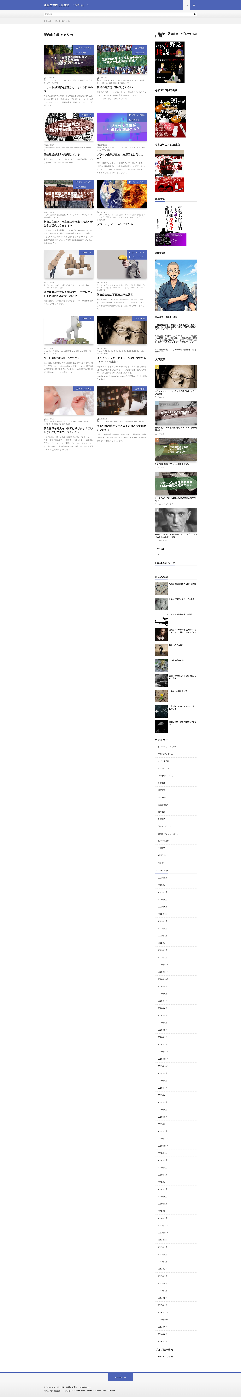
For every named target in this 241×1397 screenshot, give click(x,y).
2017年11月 (163, 1232)
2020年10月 (163, 979)
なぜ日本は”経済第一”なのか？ (62, 357)
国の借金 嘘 (56, 424)
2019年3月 (162, 1117)
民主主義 (141, 52)
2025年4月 (162, 899)
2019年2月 (162, 1124)
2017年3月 (162, 1290)
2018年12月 (163, 1138)
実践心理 (162, 804)
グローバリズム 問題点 (68, 80)
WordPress (109, 1391)
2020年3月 (162, 1030)
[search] (195, 14)
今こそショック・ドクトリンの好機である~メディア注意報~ (121, 359)
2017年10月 (163, 1240)
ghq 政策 (83, 351)
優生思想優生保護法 (77, 147)
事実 (121, 421)
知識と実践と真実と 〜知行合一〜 (76, 1387)
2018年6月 (162, 1182)
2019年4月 (162, 1109)
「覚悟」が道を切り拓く (179, 691)
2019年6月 (162, 1095)
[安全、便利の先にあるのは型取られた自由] (161, 680)
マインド (141, 389)
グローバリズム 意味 (120, 217)
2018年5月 (162, 1189)
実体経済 (162, 797)
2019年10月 (163, 1066)
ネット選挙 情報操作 (54, 421)
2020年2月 (162, 1037)
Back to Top (120, 1377)
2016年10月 (163, 1319)
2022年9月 (162, 921)
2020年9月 (162, 986)
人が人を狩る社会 (176, 660)
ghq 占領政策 (66, 351)
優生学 (58, 147)
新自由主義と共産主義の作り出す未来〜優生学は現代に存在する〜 (68, 223)
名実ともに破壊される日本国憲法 (182, 584)
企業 (160, 783)
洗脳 (160, 848)
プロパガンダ (137, 257)
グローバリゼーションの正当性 (115, 224)
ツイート (159, 555)
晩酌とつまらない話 (166, 833)
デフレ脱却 (106, 150)
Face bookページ (165, 563)
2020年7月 (162, 1001)
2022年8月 (162, 928)
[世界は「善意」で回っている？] (161, 604)
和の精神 (137, 421)
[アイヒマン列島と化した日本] (161, 619)
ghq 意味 (75, 351)
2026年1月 (162, 878)
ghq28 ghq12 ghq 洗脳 (134, 351)
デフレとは (116, 147)
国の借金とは (67, 424)
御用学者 (55, 83)
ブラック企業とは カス (124, 80)
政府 (171, 504)
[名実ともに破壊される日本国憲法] (161, 588)
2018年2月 (162, 1211)
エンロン (70, 215)
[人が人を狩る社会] (161, 665)
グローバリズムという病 (55, 285)
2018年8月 (162, 1167)
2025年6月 (162, 885)
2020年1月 (162, 1044)
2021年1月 (162, 957)
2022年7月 (162, 935)
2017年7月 (162, 1261)
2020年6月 (162, 1008)
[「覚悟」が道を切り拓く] (161, 696)
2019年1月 (162, 1131)
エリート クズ (52, 80)
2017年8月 (162, 1254)
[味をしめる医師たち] (161, 650)
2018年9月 (162, 1160)
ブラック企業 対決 (106, 80)
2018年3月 (162, 1204)
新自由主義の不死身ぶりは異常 (115, 294)
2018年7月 (162, 1175)
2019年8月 (162, 1080)
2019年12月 (163, 1051)
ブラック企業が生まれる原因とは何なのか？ (120, 156)
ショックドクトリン (104, 353)
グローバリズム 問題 (133, 215)
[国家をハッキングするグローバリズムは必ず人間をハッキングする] (161, 634)
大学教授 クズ (84, 80)
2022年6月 (162, 943)
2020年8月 (162, 993)
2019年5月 (162, 1102)
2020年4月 (162, 1022)
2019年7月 (162, 1088)
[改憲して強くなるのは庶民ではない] (161, 726)
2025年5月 (162, 892)
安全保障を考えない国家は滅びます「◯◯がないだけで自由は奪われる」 (68, 430)
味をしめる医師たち (177, 645)
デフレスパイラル (128, 147)
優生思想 (65, 147)
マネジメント (164, 768)
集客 (160, 862)
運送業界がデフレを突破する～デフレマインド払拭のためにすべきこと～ (68, 293)
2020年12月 (163, 964)
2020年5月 (162, 1015)
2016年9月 (162, 1327)
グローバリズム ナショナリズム (111, 215)
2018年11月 (163, 1146)
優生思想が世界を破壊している (62, 154)
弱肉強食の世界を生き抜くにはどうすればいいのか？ (121, 427)
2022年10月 (163, 914)
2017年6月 (162, 1269)
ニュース (55, 217)
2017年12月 (163, 1225)
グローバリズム (85, 48)
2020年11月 (163, 972)
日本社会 (82, 52)
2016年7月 (162, 1341)
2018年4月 (162, 1196)
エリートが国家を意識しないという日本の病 (68, 89)
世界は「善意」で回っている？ (181, 599)
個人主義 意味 (111, 83)
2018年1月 (162, 1218)
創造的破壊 (128, 421)
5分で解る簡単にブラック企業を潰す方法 (172, 464)
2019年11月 (163, 1059)
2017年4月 (162, 1283)
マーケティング (165, 775)
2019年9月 (162, 1073)
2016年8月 (162, 1334)
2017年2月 (162, 1298)
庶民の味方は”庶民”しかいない (115, 87)
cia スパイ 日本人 (53, 351)
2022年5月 (162, 950)
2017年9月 (162, 1247)
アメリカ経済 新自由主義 (55, 215)
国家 (160, 790)
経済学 (161, 855)
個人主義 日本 (123, 83)
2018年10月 (163, 1153)
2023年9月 (162, 907)
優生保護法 (50, 147)
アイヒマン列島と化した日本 (181, 614)
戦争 (160, 812)
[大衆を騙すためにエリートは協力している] (161, 711)
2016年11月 (163, 1312)
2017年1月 (162, 1305)
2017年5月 (162, 1276)
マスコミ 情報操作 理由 (72, 421)
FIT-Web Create (84, 1391)
